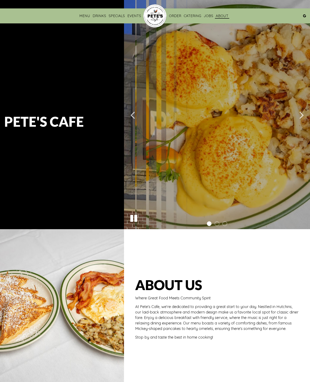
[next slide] (301, 114)
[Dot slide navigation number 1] (209, 223)
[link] (155, 16)
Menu (84, 16)
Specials (117, 16)
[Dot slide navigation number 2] (217, 223)
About (222, 16)
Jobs (208, 16)
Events (134, 16)
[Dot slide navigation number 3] (224, 223)
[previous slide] (132, 114)
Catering (192, 16)
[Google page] (304, 15)
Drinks (99, 16)
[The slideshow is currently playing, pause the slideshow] (133, 217)
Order (175, 16)
